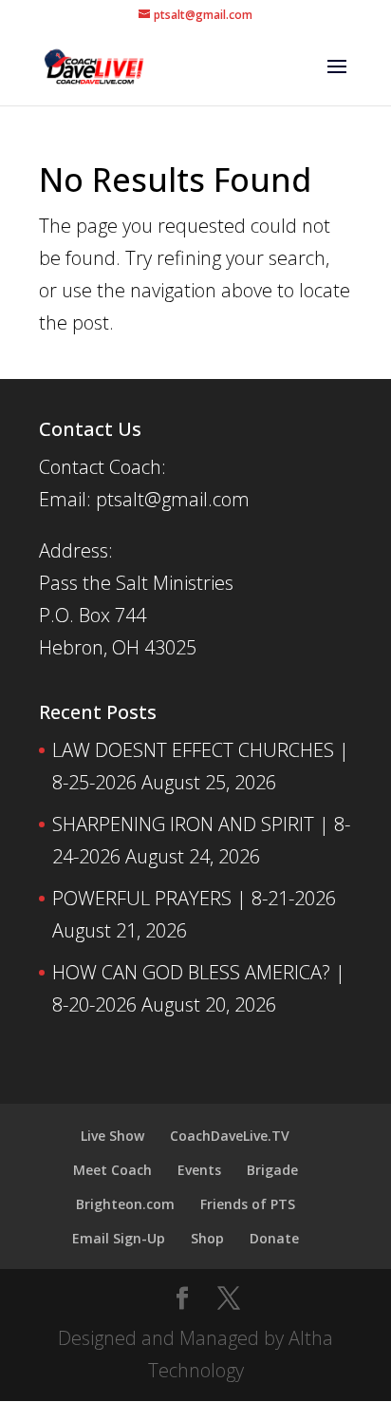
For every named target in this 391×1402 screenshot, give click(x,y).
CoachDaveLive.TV (229, 1136)
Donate (274, 1238)
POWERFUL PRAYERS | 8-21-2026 (194, 898)
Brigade (272, 1170)
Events (199, 1170)
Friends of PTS (247, 1204)
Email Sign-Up (118, 1238)
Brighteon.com (125, 1204)
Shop (207, 1238)
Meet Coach (112, 1170)
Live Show (112, 1136)
